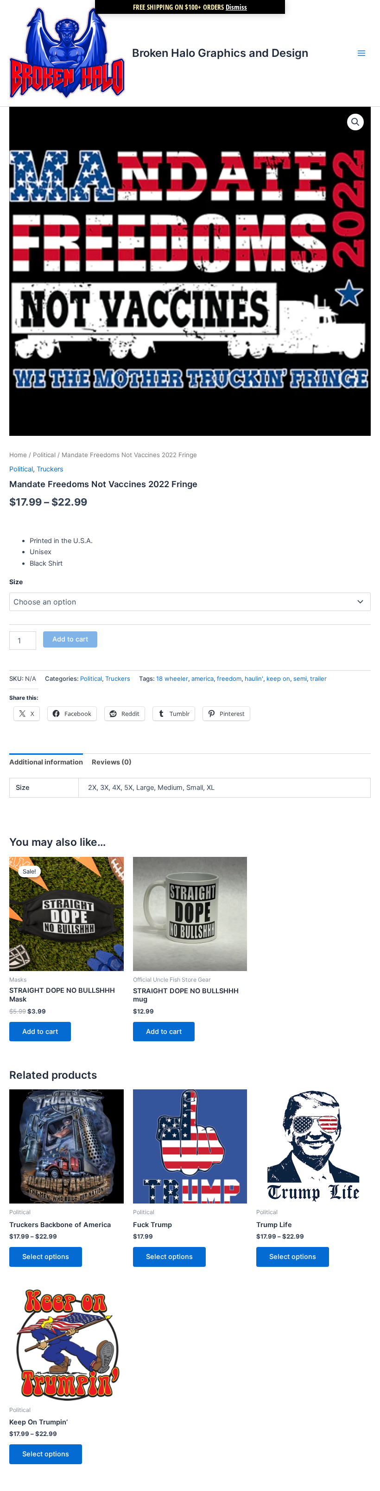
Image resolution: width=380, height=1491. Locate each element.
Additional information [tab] (46, 762)
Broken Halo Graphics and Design (220, 53)
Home (18, 454)
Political (44, 454)
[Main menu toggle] (361, 53)
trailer (318, 678)
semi (300, 678)
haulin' (254, 678)
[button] (355, 122)
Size (16, 582)
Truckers (50, 469)
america (202, 678)
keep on (278, 678)
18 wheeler (172, 678)
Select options (45, 1257)
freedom (229, 678)
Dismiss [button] (236, 7)
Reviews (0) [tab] (112, 762)
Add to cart (70, 639)
